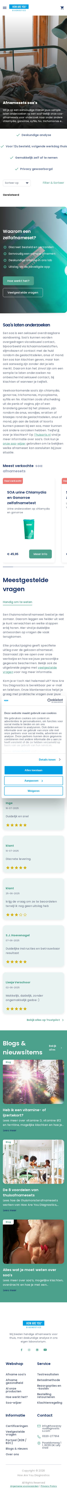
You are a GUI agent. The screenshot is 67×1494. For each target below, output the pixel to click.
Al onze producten (13, 1389)
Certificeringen (17, 1426)
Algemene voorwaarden (24, 1486)
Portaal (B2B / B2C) (16, 1441)
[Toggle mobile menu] (4, 8)
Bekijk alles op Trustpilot (43, 1020)
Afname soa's (16, 1374)
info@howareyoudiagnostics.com (51, 1428)
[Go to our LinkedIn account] (36, 1350)
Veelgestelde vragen (23, 293)
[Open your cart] (62, 8)
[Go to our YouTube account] (43, 1350)
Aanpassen (31, 780)
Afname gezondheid (14, 1381)
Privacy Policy (49, 1486)
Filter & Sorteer (53, 182)
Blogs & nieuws (17, 1449)
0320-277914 (50, 1436)
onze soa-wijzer (14, 444)
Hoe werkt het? (18, 281)
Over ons (12, 1454)
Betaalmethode (48, 1380)
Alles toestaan (33, 770)
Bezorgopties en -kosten (49, 1387)
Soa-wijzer (14, 1403)
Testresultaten (48, 1374)
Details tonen (47, 759)
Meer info (40, 554)
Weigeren (33, 790)
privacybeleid (21, 751)
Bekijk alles (52, 1047)
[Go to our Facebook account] (22, 1350)
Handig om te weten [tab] (17, 602)
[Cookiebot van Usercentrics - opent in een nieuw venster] (48, 700)
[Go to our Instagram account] (28, 1350)
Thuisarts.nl (42, 435)
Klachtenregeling (49, 1403)
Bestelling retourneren (46, 1395)
